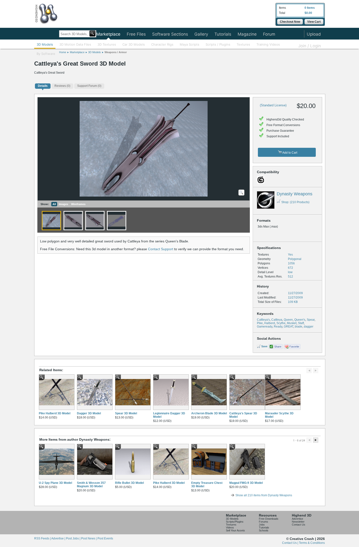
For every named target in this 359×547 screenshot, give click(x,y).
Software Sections (170, 34)
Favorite (294, 346)
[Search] (92, 33)
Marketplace (108, 34)
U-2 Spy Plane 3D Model (55, 483)
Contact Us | (290, 543)
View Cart (314, 21)
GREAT (288, 326)
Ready (278, 326)
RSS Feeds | (42, 538)
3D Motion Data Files (75, 44)
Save (264, 346)
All (54, 204)
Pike (260, 323)
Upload (314, 34)
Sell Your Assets (235, 530)
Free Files (136, 34)
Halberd (269, 323)
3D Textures (106, 44)
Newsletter (298, 521)
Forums (263, 521)
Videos (230, 527)
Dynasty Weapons (294, 193)
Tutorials (222, 34)
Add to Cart (289, 152)
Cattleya (276, 319)
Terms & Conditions (312, 543)
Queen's (299, 319)
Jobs (262, 524)
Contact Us (298, 524)
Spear (311, 319)
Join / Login (309, 45)
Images (63, 204)
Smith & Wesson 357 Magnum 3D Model (91, 484)
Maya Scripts (189, 44)
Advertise (297, 518)
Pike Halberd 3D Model (54, 413)
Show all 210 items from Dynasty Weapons (263, 495)
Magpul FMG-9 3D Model (246, 483)
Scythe (280, 323)
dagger (308, 326)
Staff (301, 323)
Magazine (247, 34)
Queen (288, 319)
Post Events (105, 538)
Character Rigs (162, 44)
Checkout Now (290, 21)
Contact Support (160, 249)
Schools (263, 530)
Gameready (264, 326)
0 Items (310, 8)
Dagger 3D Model (89, 413)
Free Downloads (268, 518)
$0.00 (308, 13)
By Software (46, 54)
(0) (62, 86)
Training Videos (268, 44)
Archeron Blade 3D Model (209, 413)
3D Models (45, 44)
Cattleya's (263, 319)
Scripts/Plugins (234, 521)
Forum (269, 34)
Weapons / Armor (116, 52)
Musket (291, 323)
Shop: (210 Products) (295, 202)
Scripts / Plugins (218, 44)
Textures (243, 44)
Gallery (201, 34)
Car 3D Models (133, 44)
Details (43, 86)
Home (62, 52)
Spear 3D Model (126, 413)
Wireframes (78, 204)
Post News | (89, 538)
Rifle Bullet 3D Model (129, 483)
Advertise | (58, 538)
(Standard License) (273, 105)
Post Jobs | (73, 538)
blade (298, 326)
